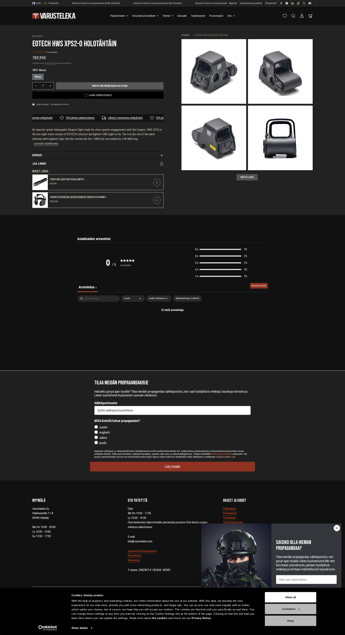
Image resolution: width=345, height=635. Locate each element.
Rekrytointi (134, 560)
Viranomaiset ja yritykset (251, 3)
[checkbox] (187, 298)
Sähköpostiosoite (105, 403)
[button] (221, 249)
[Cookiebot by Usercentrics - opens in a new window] (47, 628)
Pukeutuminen (117, 15)
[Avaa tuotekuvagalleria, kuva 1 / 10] (213, 71)
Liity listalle (172, 466)
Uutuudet (182, 15)
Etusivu (185, 35)
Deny (290, 620)
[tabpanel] (172, 322)
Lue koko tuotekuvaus (46, 143)
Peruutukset (230, 513)
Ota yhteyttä (134, 555)
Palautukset (229, 508)
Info (230, 15)
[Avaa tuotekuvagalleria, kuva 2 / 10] (280, 71)
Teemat (166, 15)
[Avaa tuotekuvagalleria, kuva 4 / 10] (280, 138)
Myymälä (233, 3)
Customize (288, 608)
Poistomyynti (216, 15)
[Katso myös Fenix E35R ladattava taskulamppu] (40, 182)
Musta (37, 76)
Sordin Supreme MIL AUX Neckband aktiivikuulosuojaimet (78, 197)
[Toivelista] (285, 16)
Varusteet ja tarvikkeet (143, 15)
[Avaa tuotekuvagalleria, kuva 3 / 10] (213, 138)
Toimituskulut (50, 63)
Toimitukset (229, 518)
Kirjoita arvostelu (259, 285)
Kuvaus (37, 155)
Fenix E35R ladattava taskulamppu (67, 179)
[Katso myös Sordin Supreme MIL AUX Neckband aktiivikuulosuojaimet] (40, 200)
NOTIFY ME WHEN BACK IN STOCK (110, 85)
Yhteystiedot (271, 3)
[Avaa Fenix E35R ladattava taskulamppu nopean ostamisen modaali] (156, 182)
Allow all (290, 597)
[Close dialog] (337, 528)
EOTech (37, 36)
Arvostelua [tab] (87, 287)
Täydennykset (198, 15)
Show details (80, 627)
